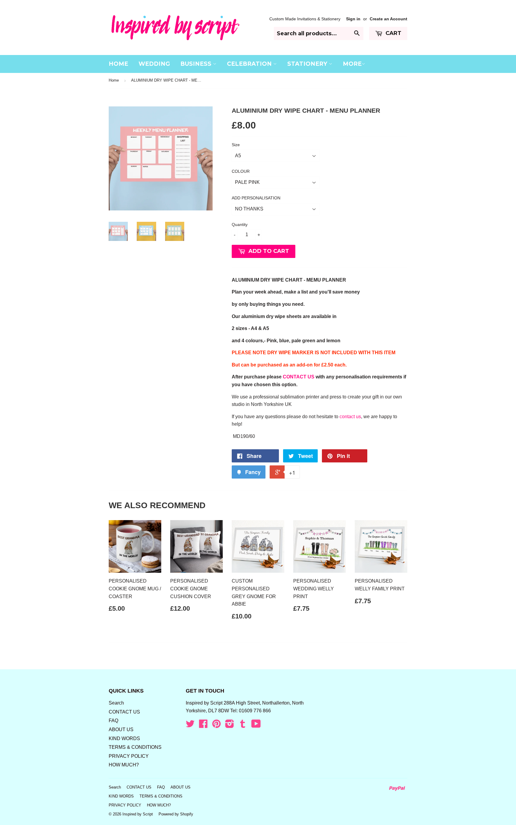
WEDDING (154, 63)
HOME (118, 63)
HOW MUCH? (124, 764)
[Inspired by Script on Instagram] (229, 725)
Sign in (353, 19)
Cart (392, 33)
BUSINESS (196, 63)
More (352, 63)
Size (236, 144)
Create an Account (388, 19)
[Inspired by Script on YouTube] (256, 725)
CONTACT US (298, 376)
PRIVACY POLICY (129, 756)
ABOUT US (121, 729)
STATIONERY (308, 63)
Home (114, 80)
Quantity (240, 224)
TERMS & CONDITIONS (135, 747)
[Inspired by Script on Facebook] (203, 725)
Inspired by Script (137, 814)
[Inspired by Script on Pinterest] (216, 725)
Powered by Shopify (176, 814)
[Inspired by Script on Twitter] (190, 725)
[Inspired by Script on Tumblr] (242, 725)
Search (116, 702)
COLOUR (241, 171)
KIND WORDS (124, 738)
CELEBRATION (250, 63)
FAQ (113, 720)
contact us (350, 416)
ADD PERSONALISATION (256, 197)
